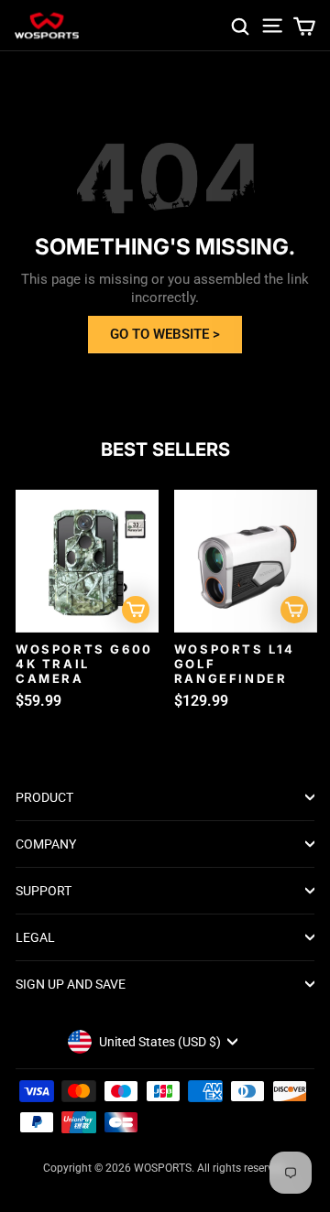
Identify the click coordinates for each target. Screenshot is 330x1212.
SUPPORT (44, 890)
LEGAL (35, 937)
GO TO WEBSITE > (165, 334)
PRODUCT (44, 797)
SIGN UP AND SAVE (71, 984)
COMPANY (46, 844)
